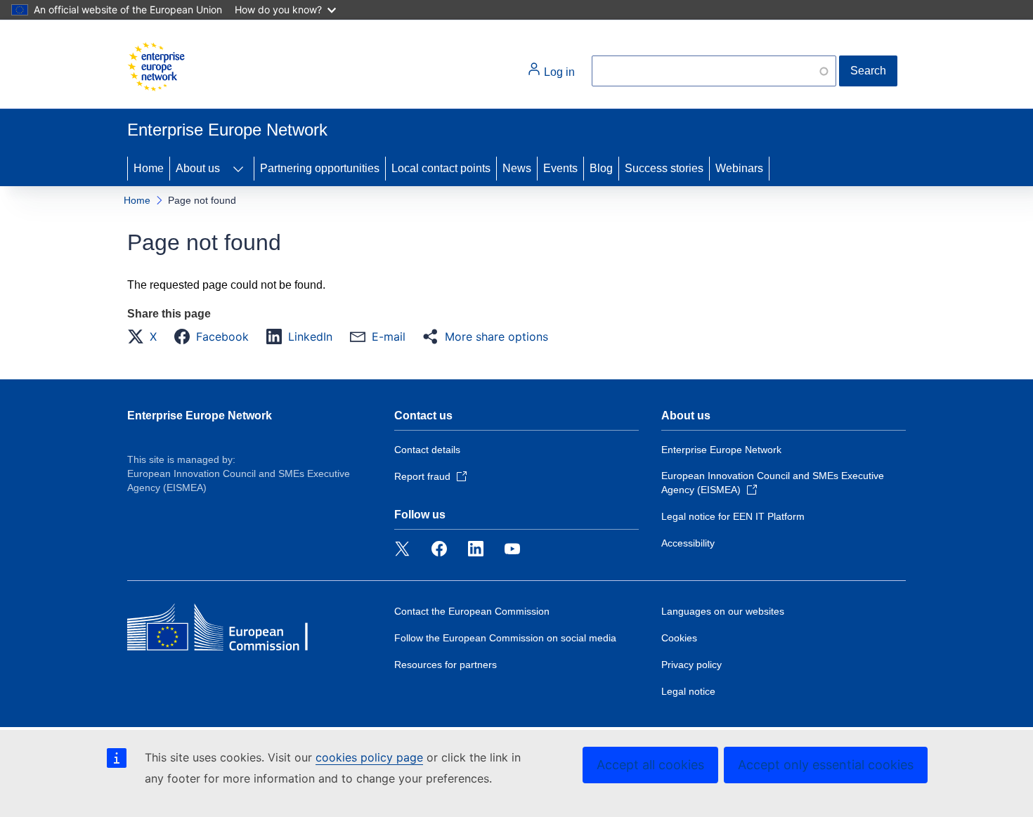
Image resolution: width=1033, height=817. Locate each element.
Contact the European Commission (472, 611)
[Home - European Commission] (156, 66)
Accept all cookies (650, 764)
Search (868, 71)
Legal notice (688, 691)
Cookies (679, 637)
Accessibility (688, 543)
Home (149, 168)
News (516, 168)
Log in (558, 72)
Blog (601, 168)
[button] (146, 336)
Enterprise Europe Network (199, 415)
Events (560, 168)
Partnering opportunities (319, 168)
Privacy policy (691, 664)
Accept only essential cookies (826, 764)
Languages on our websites (722, 611)
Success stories (664, 168)
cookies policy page (369, 757)
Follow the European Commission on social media (505, 637)
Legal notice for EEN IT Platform (733, 516)
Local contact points (440, 168)
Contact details (427, 449)
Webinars (739, 168)
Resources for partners (445, 664)
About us (198, 168)
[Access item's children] (238, 168)
